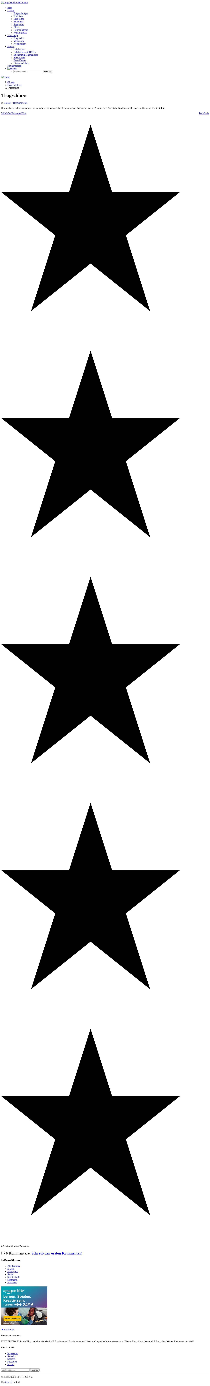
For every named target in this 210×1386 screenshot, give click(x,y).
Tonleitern (18, 16)
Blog (9, 7)
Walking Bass (20, 32)
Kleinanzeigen (14, 66)
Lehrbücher (19, 49)
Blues (16, 27)
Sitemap (11, 1359)
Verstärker (12, 1282)
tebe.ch (8, 1382)
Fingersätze (19, 38)
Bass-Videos (20, 60)
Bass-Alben (19, 57)
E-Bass (10, 1268)
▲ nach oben (7, 1329)
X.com (10, 1364)
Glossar (7, 103)
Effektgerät (12, 1271)
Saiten (10, 1274)
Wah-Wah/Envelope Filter (13, 113)
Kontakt (11, 1356)
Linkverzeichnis (21, 63)
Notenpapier (20, 43)
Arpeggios (19, 24)
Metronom (19, 41)
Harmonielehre (21, 30)
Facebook (12, 1361)
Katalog (11, 46)
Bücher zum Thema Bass (26, 54)
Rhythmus (19, 21)
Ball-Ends (204, 113)
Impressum (12, 1353)
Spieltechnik (13, 1277)
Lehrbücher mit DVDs (25, 52)
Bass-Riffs (19, 19)
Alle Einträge (13, 1266)
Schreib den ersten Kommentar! (57, 1253)
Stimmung (12, 1279)
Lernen (10, 10)
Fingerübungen (21, 13)
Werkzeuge (12, 35)
